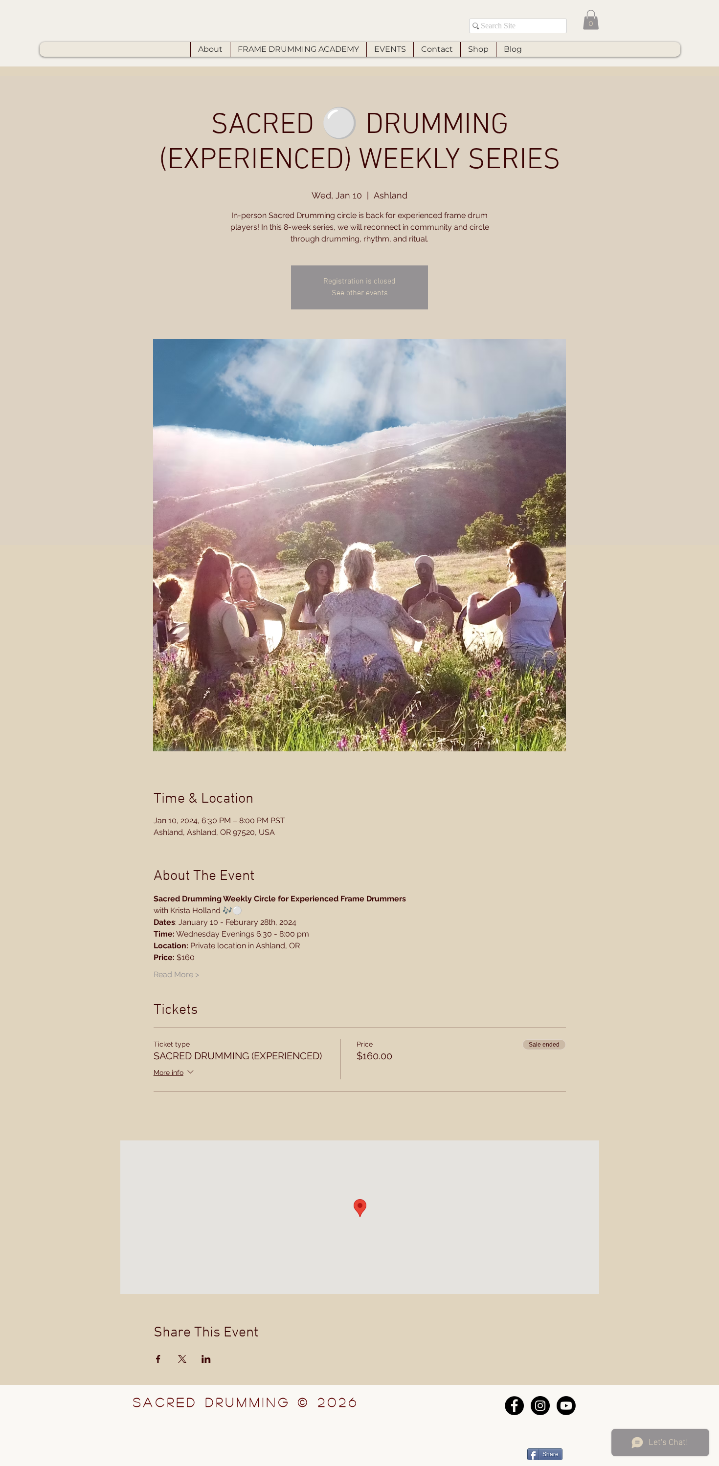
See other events (360, 293)
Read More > (176, 974)
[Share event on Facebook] (158, 1359)
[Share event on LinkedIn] (206, 1359)
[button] (591, 20)
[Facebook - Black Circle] (514, 1405)
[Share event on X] (182, 1359)
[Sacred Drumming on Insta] (540, 1405)
